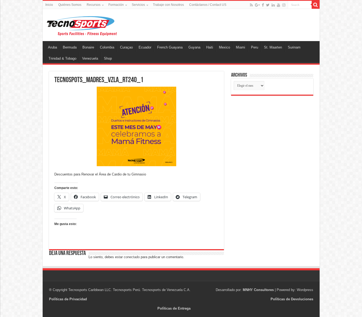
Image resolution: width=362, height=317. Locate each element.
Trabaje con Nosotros (168, 5)
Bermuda (70, 47)
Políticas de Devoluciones (292, 299)
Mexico (224, 47)
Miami (240, 47)
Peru (254, 47)
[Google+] (257, 5)
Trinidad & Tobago (62, 58)
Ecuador (145, 47)
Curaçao (126, 47)
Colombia (107, 47)
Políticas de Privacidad (68, 299)
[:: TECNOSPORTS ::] (82, 26)
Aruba (52, 47)
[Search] (316, 5)
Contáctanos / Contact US (207, 5)
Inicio (49, 5)
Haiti (209, 47)
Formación (116, 5)
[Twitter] (268, 5)
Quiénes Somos (69, 5)
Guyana (194, 47)
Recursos (93, 5)
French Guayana (170, 47)
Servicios (138, 5)
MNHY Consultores (258, 290)
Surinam (294, 47)
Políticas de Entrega (174, 308)
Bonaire (88, 47)
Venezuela (90, 58)
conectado (132, 257)
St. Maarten (273, 47)
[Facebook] (262, 5)
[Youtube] (278, 5)
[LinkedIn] (273, 5)
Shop (108, 58)
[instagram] (284, 5)
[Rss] (251, 5)
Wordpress (305, 290)
